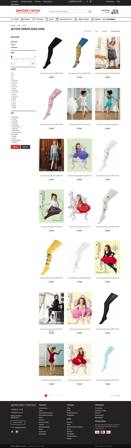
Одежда (41, 424)
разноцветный (16, 132)
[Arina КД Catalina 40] (51, 155)
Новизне (104, 31)
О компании (14, 1)
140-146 (15, 90)
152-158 (15, 92)
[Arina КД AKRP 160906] (51, 104)
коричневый (16, 127)
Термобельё (42, 434)
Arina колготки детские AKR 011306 (79, 73)
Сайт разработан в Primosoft (103, 446)
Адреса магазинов (16, 415)
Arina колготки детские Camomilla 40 (79, 380)
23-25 (14, 100)
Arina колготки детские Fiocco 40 (79, 227)
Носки (13, 44)
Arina (18, 25)
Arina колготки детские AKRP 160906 (51, 124)
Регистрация (110, 1)
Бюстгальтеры (43, 408)
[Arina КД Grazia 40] (79, 104)
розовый (15, 134)
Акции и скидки (83, 19)
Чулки (40, 417)
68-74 (14, 104)
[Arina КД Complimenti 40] (107, 53)
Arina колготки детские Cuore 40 (79, 329)
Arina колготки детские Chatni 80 (51, 227)
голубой (15, 121)
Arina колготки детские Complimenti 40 (107, 73)
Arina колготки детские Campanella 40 (79, 176)
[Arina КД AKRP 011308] (107, 206)
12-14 (14, 85)
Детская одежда (72, 436)
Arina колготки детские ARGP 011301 (107, 329)
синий (14, 138)
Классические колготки (46, 412)
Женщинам (26, 19)
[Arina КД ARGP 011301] (107, 308)
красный (15, 128)
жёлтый (14, 123)
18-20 (14, 98)
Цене (96, 31)
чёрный (14, 142)
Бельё (40, 429)
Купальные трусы (72, 412)
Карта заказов (47, 1)
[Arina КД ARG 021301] (107, 359)
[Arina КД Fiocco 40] (79, 206)
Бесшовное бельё (44, 427)
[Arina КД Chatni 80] (51, 206)
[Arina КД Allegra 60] (107, 104)
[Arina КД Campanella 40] (79, 155)
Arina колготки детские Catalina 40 (51, 176)
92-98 (14, 108)
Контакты (38, 1)
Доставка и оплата (26, 1)
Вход (118, 1)
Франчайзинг (15, 4)
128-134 (15, 87)
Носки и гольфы (44, 422)
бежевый (15, 117)
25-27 (14, 102)
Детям (51, 19)
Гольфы (69, 438)
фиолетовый (16, 140)
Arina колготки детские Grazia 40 (79, 124)
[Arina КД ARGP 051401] (51, 53)
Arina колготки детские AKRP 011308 (107, 227)
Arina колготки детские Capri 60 (51, 380)
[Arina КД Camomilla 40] (79, 359)
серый (14, 136)
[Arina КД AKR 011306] (79, 53)
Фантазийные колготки (46, 415)
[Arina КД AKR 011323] (107, 155)
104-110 (15, 81)
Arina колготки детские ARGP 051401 (51, 73)
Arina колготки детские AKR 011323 (107, 176)
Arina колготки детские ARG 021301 (107, 380)
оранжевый (16, 130)
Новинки (98, 19)
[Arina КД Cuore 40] (79, 308)
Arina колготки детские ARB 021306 (79, 278)
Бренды (16, 19)
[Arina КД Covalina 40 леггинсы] (51, 308)
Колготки (14, 42)
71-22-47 (75, 1)
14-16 (14, 88)
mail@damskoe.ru (20, 427)
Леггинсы (14, 47)
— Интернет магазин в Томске (28, 446)
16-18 (14, 94)
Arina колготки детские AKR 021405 (51, 278)
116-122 (15, 83)
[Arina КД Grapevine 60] (107, 257)
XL (13, 79)
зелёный (15, 125)
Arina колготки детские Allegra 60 (107, 124)
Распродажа (111, 19)
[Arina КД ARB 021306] (79, 257)
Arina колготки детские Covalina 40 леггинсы (51, 330)
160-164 (15, 96)
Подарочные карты (65, 19)
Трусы (40, 410)
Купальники (42, 431)
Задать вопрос (18, 422)
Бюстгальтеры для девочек (75, 426)
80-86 (14, 106)
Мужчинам (39, 19)
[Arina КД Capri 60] (51, 359)
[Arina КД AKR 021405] (51, 257)
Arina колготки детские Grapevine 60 (107, 278)
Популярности (115, 31)
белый (14, 119)
